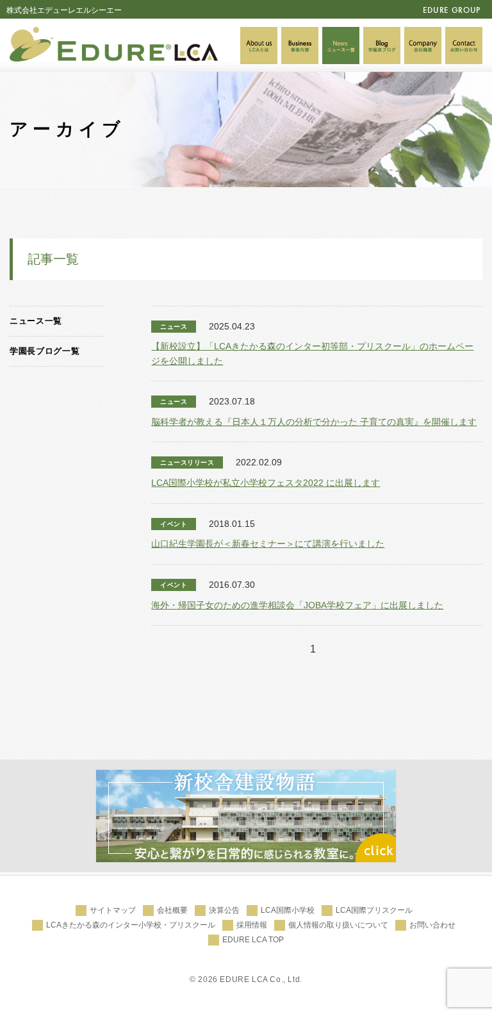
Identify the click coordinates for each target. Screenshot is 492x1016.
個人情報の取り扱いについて (338, 924)
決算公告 (224, 910)
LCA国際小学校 (288, 910)
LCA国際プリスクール (374, 910)
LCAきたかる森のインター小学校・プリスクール (130, 924)
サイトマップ (113, 910)
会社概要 (172, 910)
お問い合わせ (432, 924)
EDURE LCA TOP (253, 939)
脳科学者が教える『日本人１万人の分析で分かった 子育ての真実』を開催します (314, 422)
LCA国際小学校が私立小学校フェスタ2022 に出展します (265, 483)
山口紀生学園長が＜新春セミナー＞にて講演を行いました (267, 543)
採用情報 (251, 924)
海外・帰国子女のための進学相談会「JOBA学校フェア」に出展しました (297, 605)
